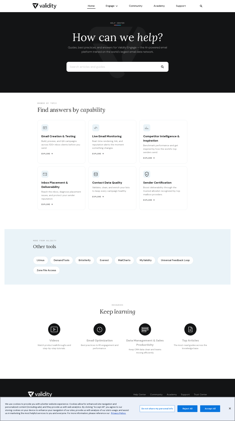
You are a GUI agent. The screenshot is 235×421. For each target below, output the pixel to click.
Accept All (210, 408)
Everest (104, 260)
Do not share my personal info (157, 408)
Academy (159, 6)
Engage (110, 6)
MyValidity (146, 260)
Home (91, 6)
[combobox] (111, 67)
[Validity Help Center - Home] (44, 6)
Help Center (139, 394)
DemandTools (61, 260)
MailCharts (124, 260)
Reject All (187, 408)
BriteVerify (85, 260)
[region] (117, 409)
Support (181, 6)
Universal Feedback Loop (175, 260)
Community (135, 6)
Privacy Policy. (118, 413)
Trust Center (200, 394)
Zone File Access (46, 270)
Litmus (40, 260)
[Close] (229, 408)
